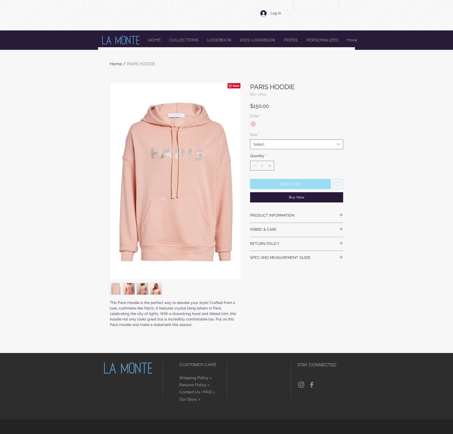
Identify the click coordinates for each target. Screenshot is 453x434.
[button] (342, 13)
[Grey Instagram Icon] (301, 385)
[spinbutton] (262, 165)
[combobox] (296, 144)
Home (116, 63)
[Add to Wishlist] (338, 184)
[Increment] (270, 165)
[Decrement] (254, 165)
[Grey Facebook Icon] (312, 385)
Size (255, 134)
